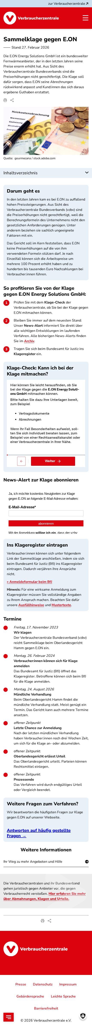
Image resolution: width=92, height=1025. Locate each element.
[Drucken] (5, 100)
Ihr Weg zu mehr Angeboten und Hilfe (32, 861)
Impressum (68, 984)
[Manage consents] (83, 1016)
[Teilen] (12, 100)
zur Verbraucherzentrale (66, 3)
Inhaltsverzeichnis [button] (20, 173)
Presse (20, 984)
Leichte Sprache (63, 996)
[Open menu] (8, 1017)
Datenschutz (42, 984)
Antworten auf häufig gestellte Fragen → (39, 833)
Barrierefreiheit (46, 1008)
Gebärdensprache (30, 996)
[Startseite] (31, 18)
